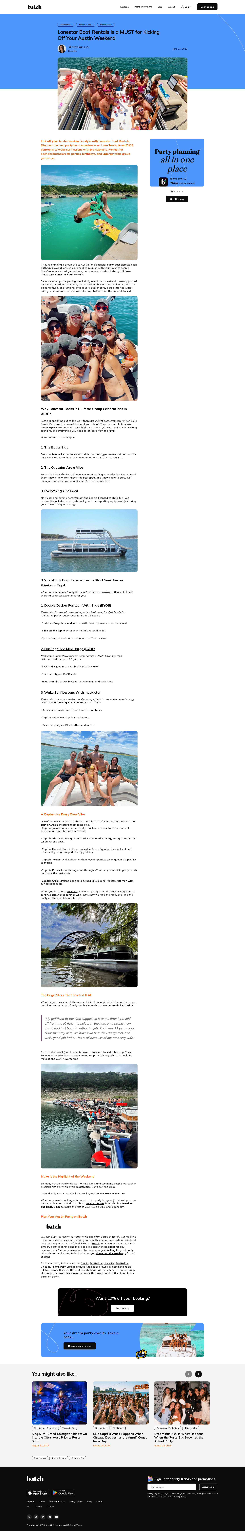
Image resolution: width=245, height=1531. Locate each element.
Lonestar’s (63, 824)
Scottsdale (96, 1263)
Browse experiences (79, 1345)
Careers (38, 1506)
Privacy (71, 1525)
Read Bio (72, 51)
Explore (30, 1501)
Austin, (85, 1263)
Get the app (177, 199)
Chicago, (46, 1266)
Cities (42, 1501)
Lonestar (128, 291)
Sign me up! (208, 1486)
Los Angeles (88, 1266)
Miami (55, 1266)
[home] (35, 7)
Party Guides (76, 1501)
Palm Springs (67, 1266)
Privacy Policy (180, 1496)
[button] (124, 6)
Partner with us (57, 1501)
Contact (50, 1506)
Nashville (109, 1263)
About (99, 1501)
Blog (89, 1501)
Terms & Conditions (160, 1496)
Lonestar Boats (95, 1203)
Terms (79, 1525)
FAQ (28, 1506)
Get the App (122, 1308)
